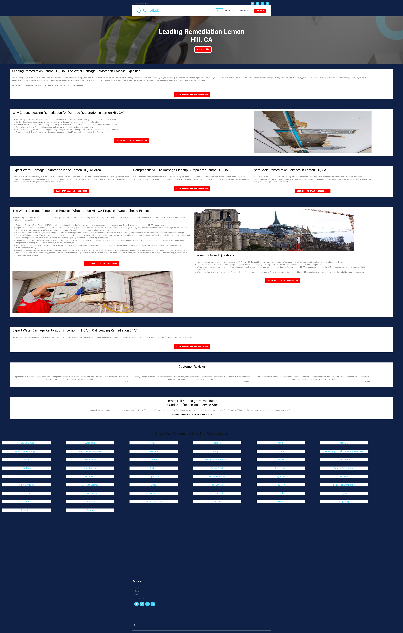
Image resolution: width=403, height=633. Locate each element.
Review (227, 10)
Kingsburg (344, 501)
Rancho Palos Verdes (344, 468)
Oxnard (280, 459)
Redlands (217, 442)
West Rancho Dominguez (217, 459)
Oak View (153, 451)
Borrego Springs (90, 484)
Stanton (154, 459)
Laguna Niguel (26, 442)
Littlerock (90, 501)
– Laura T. (247, 382)
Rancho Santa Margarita (27, 451)
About (235, 10)
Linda (153, 484)
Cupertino (154, 476)
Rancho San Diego (154, 501)
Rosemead (90, 476)
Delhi (280, 501)
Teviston (280, 484)
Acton (26, 459)
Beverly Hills (154, 493)
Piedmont (26, 493)
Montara (344, 442)
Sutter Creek (217, 468)
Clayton (344, 493)
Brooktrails (26, 510)
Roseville (344, 476)
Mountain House (217, 476)
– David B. (368, 382)
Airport (153, 442)
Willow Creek (90, 459)
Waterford (90, 442)
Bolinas (153, 468)
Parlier (280, 442)
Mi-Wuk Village (26, 484)
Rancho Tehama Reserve (90, 451)
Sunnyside (217, 451)
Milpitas (27, 476)
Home (219, 10)
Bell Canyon (217, 484)
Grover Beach (90, 493)
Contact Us (260, 11)
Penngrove (280, 468)
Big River (280, 476)
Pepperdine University (344, 484)
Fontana (26, 468)
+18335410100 (142, 3)
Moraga (217, 501)
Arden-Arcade (217, 493)
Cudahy (90, 510)
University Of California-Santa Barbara (344, 451)
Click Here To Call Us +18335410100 (192, 94)
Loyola (280, 493)
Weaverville (26, 501)
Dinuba (280, 451)
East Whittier (344, 459)
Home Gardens (90, 468)
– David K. (126, 382)
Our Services (245, 10)
